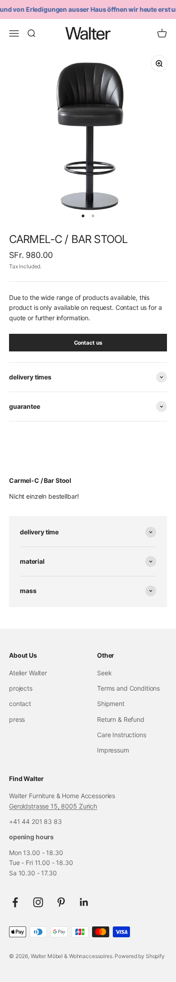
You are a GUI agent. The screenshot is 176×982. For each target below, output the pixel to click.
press (17, 719)
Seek (104, 673)
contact (20, 703)
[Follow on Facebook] (15, 902)
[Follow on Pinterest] (61, 902)
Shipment (111, 703)
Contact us (88, 342)
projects (20, 688)
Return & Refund (120, 719)
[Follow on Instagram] (38, 902)
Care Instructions (121, 735)
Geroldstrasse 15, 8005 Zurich (53, 806)
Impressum (113, 750)
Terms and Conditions (128, 688)
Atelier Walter (28, 673)
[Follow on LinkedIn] (84, 902)
